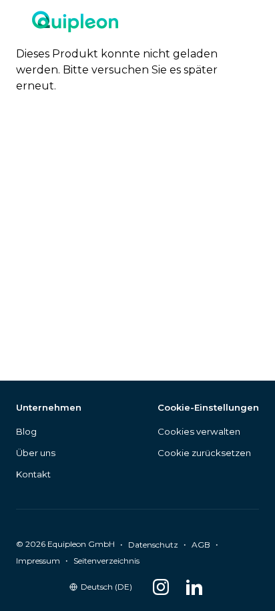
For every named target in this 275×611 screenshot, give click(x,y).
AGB (201, 545)
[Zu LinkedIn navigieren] (194, 587)
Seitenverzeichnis (106, 561)
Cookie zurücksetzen (204, 452)
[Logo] (75, 23)
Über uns (35, 452)
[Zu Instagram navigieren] (161, 587)
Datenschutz (153, 545)
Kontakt (33, 474)
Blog (26, 431)
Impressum (38, 561)
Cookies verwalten (199, 431)
